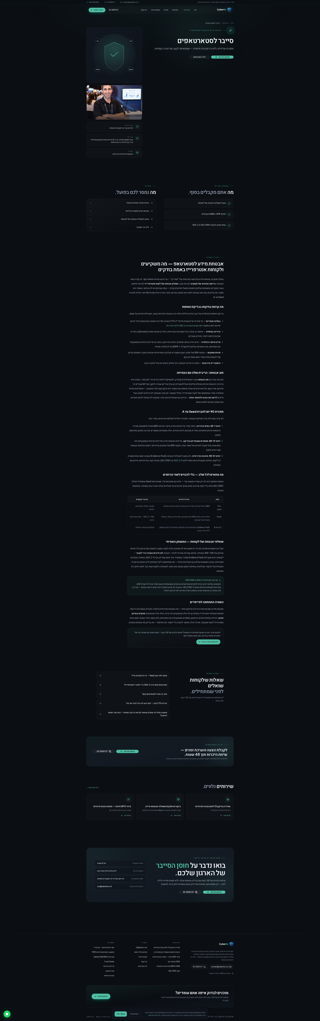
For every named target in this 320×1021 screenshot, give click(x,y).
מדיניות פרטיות (108, 966)
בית (195, 10)
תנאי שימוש (110, 971)
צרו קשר (144, 10)
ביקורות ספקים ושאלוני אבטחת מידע (167, 952)
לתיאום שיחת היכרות (210, 642)
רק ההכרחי (134, 1014)
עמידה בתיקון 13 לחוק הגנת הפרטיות (167, 947)
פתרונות (175, 10)
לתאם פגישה (102, 996)
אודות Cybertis (141, 947)
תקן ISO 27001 (174, 971)
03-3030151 (113, 10)
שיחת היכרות (224, 57)
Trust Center (109, 961)
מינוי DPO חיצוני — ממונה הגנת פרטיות (166, 957)
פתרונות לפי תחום (140, 952)
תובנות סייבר (155, 10)
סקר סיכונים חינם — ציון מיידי (104, 947)
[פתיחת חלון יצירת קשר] (7, 1014)
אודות (166, 10)
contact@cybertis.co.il (219, 966)
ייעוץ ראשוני (98, 10)
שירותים (187, 10)
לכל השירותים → (92, 787)
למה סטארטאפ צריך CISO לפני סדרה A (184, 325)
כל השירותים (142, 966)
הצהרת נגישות (109, 975)
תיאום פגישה (129, 751)
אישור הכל (121, 1014)
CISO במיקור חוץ (174, 961)
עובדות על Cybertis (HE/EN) (104, 957)
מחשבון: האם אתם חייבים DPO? (103, 952)
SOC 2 (177, 460)
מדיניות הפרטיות (154, 1015)
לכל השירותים (200, 57)
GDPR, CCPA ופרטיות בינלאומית (168, 966)
